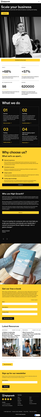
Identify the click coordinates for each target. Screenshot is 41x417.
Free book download (32, 403)
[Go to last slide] (3, 239)
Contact (30, 402)
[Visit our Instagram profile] (3, 399)
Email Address (5, 307)
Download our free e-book (20, 60)
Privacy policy (5, 389)
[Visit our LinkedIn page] (5, 399)
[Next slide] (7, 239)
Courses (19, 398)
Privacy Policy (26, 411)
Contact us (5, 13)
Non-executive (20, 405)
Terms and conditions (33, 411)
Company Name (5, 312)
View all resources (7, 364)
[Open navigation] (39, 1)
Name (3, 302)
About (30, 397)
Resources (19, 400)
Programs (31, 400)
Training (19, 402)
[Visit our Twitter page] (11, 399)
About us (20, 212)
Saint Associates (22, 414)
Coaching (19, 403)
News (30, 398)
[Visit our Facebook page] (8, 399)
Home (19, 397)
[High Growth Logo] (5, 1)
